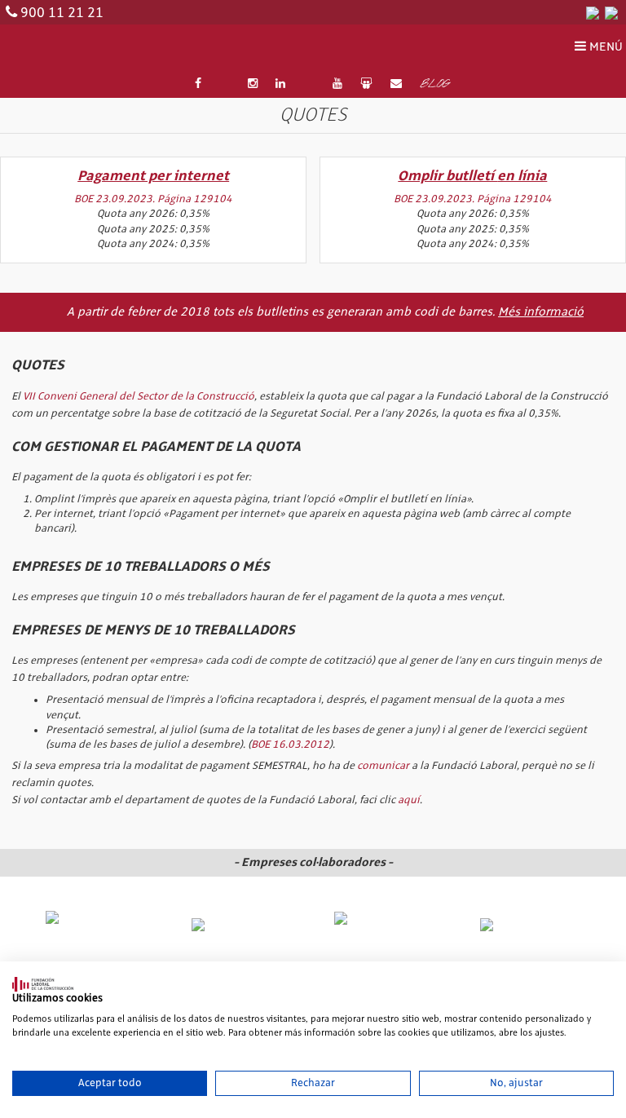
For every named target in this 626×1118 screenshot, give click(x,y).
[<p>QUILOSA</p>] (241, 925)
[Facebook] (198, 84)
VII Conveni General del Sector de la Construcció (138, 396)
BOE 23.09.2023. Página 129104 (153, 199)
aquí (409, 800)
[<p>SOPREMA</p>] (385, 932)
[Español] (593, 12)
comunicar (383, 765)
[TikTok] (309, 84)
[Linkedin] (281, 84)
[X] (224, 84)
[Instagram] (253, 84)
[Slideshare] (366, 84)
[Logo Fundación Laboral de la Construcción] (84, 47)
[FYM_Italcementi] (529, 925)
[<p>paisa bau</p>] (97, 932)
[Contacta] (396, 84)
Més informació (541, 312)
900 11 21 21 (62, 13)
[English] (611, 12)
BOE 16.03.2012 (290, 744)
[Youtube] (337, 84)
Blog (434, 84)
